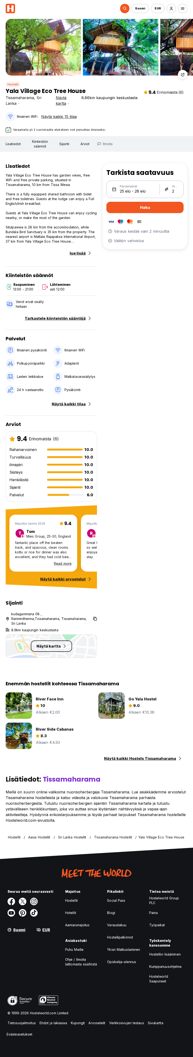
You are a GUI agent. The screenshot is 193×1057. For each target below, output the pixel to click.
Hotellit (70, 913)
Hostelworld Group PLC (164, 900)
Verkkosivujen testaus (126, 1023)
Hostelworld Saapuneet (158, 978)
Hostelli (13, 84)
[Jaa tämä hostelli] (182, 74)
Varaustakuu (116, 925)
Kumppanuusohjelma (165, 966)
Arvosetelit (96, 1023)
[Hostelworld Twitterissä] (22, 901)
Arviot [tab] (85, 144)
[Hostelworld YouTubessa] (11, 913)
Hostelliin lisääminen (165, 954)
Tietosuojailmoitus (22, 1023)
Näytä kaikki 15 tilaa (59, 116)
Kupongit (78, 1023)
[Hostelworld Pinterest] (22, 913)
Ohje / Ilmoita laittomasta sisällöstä (81, 961)
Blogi (111, 913)
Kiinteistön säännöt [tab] (40, 143)
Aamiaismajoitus (77, 925)
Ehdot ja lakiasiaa (53, 1023)
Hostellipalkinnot (120, 937)
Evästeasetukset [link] (19, 1034)
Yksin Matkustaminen (123, 950)
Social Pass (116, 900)
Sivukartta (155, 1023)
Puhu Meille (74, 950)
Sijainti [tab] (64, 144)
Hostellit (71, 900)
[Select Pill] (124, 8)
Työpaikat (157, 925)
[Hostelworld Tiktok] (34, 913)
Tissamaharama (20, 97)
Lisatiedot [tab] (13, 144)
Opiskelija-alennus (121, 962)
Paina (153, 913)
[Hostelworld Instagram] (34, 901)
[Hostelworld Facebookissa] (11, 901)
